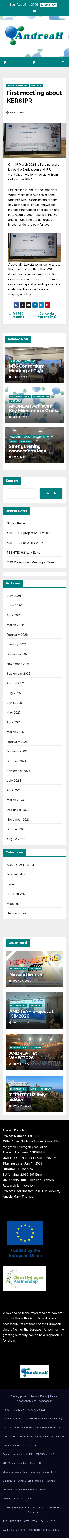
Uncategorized (17, 913)
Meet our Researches (15, 1471)
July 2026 (14, 595)
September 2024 (19, 771)
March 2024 (15, 800)
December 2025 (18, 654)
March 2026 (15, 625)
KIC (52, 1454)
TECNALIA (26, 1498)
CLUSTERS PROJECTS (48, 1427)
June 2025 (14, 703)
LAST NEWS (15, 361)
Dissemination (41, 397)
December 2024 (18, 751)
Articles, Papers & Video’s (17, 1427)
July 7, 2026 (21, 1022)
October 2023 (16, 829)
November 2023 (18, 819)
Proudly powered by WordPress (29, 1396)
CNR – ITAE (9, 1436)
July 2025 (14, 693)
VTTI (26, 1521)
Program (8, 1489)
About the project (13, 1418)
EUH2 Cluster (29, 1445)
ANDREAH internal (18, 85)
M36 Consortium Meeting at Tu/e (26, 368)
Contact (61, 1436)
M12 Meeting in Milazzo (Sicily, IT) (22, 1462)
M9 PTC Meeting (18, 315)
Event (13, 441)
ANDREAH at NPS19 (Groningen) (44, 1418)
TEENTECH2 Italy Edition (25, 552)
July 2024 (14, 780)
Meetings (36, 85)
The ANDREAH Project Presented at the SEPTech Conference (35, 1510)
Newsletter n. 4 (18, 523)
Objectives (9, 1480)
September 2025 (18, 673)
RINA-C (44, 1489)
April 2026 (14, 615)
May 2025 (14, 712)
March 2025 (15, 732)
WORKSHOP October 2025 (44, 1529)
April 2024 (14, 790)
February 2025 (17, 741)
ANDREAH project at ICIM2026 (29, 533)
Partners (51, 1480)
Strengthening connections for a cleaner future (28, 451)
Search (12, 481)
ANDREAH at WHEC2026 (25, 543)
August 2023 (16, 839)
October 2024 (16, 761)
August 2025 (16, 683)
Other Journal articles (30, 1480)
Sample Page (10, 1498)
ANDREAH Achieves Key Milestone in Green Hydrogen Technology (34, 410)
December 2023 (18, 810)
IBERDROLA (41, 1454)
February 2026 (17, 634)
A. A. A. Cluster (36, 1409)
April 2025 (14, 722)
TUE (5, 1521)
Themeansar (44, 1400)
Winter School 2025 (43, 1521)
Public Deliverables (26, 1489)
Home (6, 1409)
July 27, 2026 (22, 980)
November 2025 (18, 664)
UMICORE (15, 1521)
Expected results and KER (17, 1454)
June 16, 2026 (22, 1105)
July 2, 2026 (21, 1064)
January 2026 (17, 644)
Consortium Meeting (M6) (47, 315)
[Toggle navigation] (63, 62)
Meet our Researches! (43, 1471)
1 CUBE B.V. (18, 1409)
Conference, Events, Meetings (35, 1436)
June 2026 (14, 605)
